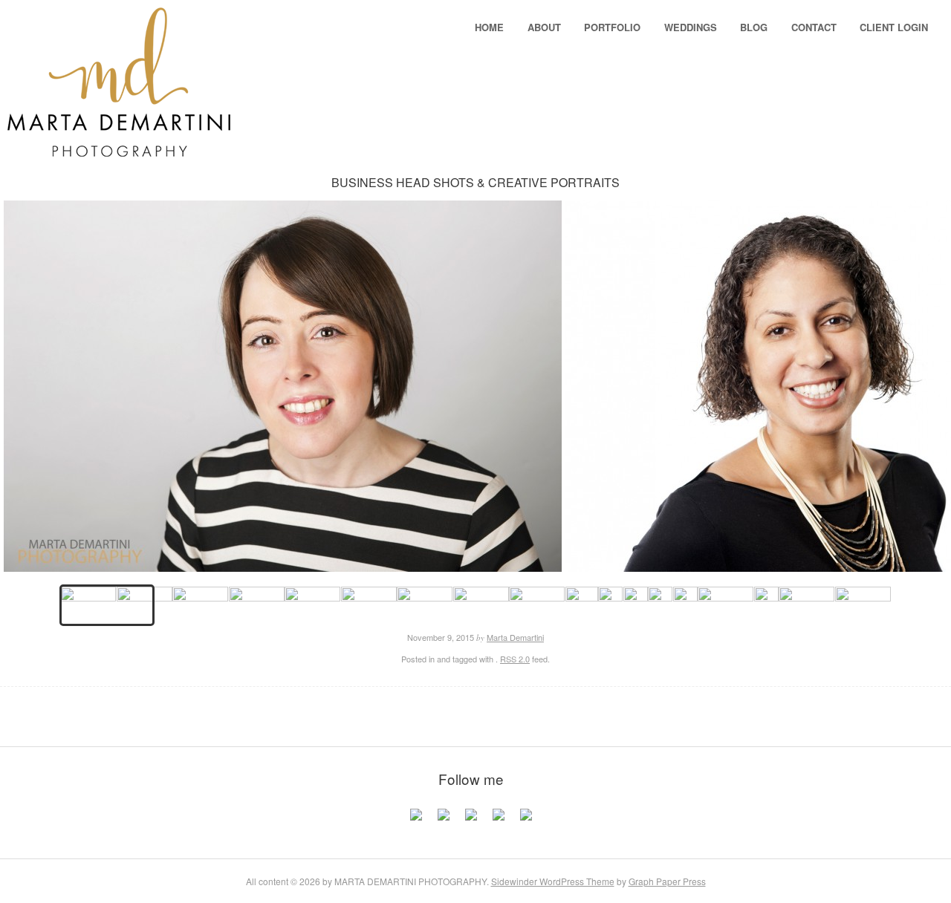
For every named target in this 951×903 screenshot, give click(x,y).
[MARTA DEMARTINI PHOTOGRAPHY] (118, 147)
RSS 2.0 (515, 659)
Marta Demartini (515, 637)
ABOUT (544, 27)
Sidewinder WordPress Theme (552, 881)
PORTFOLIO (612, 27)
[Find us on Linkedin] (471, 820)
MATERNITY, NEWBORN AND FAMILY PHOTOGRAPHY (485, 709)
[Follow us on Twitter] (443, 820)
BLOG (753, 27)
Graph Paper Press (667, 881)
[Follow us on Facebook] (416, 820)
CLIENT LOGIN (894, 27)
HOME (489, 27)
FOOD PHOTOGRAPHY (466, 709)
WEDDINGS (690, 27)
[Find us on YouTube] (526, 820)
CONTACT (814, 27)
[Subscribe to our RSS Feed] (498, 820)
